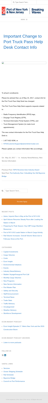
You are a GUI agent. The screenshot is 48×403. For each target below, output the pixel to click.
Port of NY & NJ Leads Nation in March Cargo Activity (23, 232)
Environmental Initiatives (12, 265)
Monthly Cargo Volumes (12, 278)
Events (6, 268)
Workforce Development (12, 313)
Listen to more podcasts (12, 342)
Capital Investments (10, 252)
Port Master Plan (9, 287)
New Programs (8, 281)
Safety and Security (10, 291)
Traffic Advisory (9, 304)
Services (6, 368)
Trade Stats (7, 300)
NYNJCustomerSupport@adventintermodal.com (21, 144)
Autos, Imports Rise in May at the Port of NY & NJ (21, 216)
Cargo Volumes (9, 255)
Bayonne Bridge (9, 378)
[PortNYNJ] (3, 355)
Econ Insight (8, 261)
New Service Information (12, 284)
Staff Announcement (10, 294)
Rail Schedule (8, 375)
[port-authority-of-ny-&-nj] (5, 355)
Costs (5, 258)
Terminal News (8, 297)
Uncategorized (8, 307)
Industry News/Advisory (29, 158)
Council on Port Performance (14, 381)
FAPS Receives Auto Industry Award (26, 170)
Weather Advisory (9, 310)
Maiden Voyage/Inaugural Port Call (16, 274)
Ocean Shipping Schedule (13, 371)
